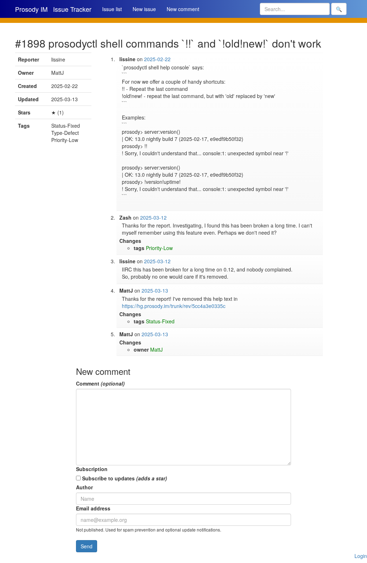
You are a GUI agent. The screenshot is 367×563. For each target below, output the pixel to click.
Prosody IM (31, 9)
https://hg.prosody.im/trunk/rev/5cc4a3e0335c (173, 305)
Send (86, 546)
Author (84, 487)
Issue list (112, 9)
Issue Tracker (72, 9)
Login (360, 555)
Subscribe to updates (124, 478)
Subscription (92, 469)
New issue (144, 9)
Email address (93, 508)
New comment (183, 9)
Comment (100, 383)
